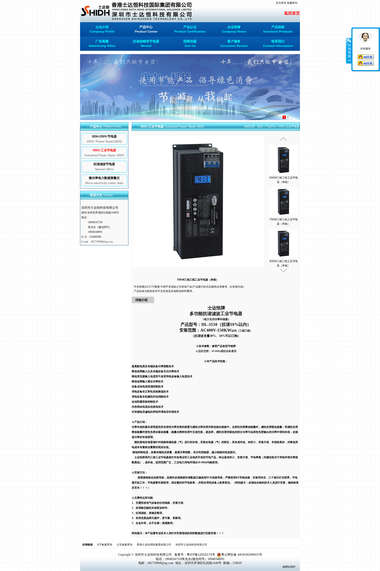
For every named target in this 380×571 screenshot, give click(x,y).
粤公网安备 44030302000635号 (241, 554)
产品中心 (270, 126)
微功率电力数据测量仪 (104, 178)
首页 (260, 126)
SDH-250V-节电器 (104, 136)
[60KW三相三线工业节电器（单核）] (283, 157)
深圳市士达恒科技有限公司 (191, 544)
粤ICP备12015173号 (201, 554)
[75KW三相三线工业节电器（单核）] (283, 199)
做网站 (286, 566)
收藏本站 (292, 2)
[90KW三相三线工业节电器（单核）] (283, 241)
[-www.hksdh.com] (136, 10)
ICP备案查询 (104, 544)
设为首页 (281, 2)
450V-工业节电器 (104, 150)
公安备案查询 (124, 544)
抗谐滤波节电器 (104, 164)
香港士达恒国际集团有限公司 (154, 544)
